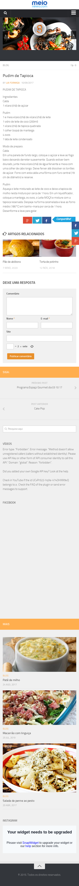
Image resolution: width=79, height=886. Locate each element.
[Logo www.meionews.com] (39, 4)
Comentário (12, 293)
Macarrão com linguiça (17, 733)
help (65, 471)
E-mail (45, 318)
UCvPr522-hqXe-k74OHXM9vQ (51, 480)
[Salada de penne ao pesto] (39, 767)
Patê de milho (11, 680)
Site (8, 331)
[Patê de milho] (39, 654)
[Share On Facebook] (46, 220)
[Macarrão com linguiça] (39, 707)
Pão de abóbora (12, 261)
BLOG (6, 65)
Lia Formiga (13, 82)
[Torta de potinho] (58, 248)
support (22, 489)
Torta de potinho (49, 261)
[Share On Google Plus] (27, 220)
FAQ (32, 484)
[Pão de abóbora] (21, 248)
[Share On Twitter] (37, 220)
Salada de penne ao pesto (18, 800)
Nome (10, 318)
